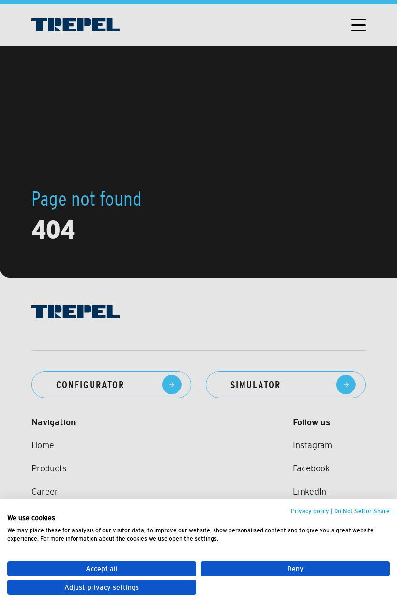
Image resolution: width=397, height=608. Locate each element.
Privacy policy (310, 511)
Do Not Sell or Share (362, 511)
